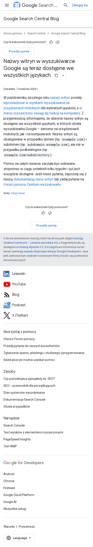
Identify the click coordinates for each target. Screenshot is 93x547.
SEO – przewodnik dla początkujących (29, 385)
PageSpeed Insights (17, 439)
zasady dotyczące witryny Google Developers (52, 251)
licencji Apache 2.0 (31, 247)
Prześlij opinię (19, 51)
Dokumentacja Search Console (24, 399)
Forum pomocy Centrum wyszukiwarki (32, 184)
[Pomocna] (51, 42)
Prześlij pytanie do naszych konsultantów (31, 346)
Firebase (9, 488)
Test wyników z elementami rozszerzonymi (33, 432)
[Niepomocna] (57, 42)
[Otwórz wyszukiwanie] (65, 5)
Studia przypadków (16, 406)
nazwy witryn (60, 98)
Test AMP (10, 446)
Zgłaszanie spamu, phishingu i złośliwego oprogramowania (43, 353)
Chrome (8, 481)
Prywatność (27, 526)
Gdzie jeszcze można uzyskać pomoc (29, 360)
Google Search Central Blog (31, 18)
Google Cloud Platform (18, 495)
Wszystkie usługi (14, 509)
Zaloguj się (80, 5)
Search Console (14, 425)
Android (8, 474)
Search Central (49, 5)
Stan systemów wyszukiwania (24, 392)
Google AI (9, 502)
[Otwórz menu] (7, 5)
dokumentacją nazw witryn (33, 179)
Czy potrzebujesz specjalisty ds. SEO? (29, 378)
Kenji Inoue (18, 193)
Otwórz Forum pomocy (19, 339)
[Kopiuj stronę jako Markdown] (56, 75)
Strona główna (12, 33)
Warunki (8, 526)
